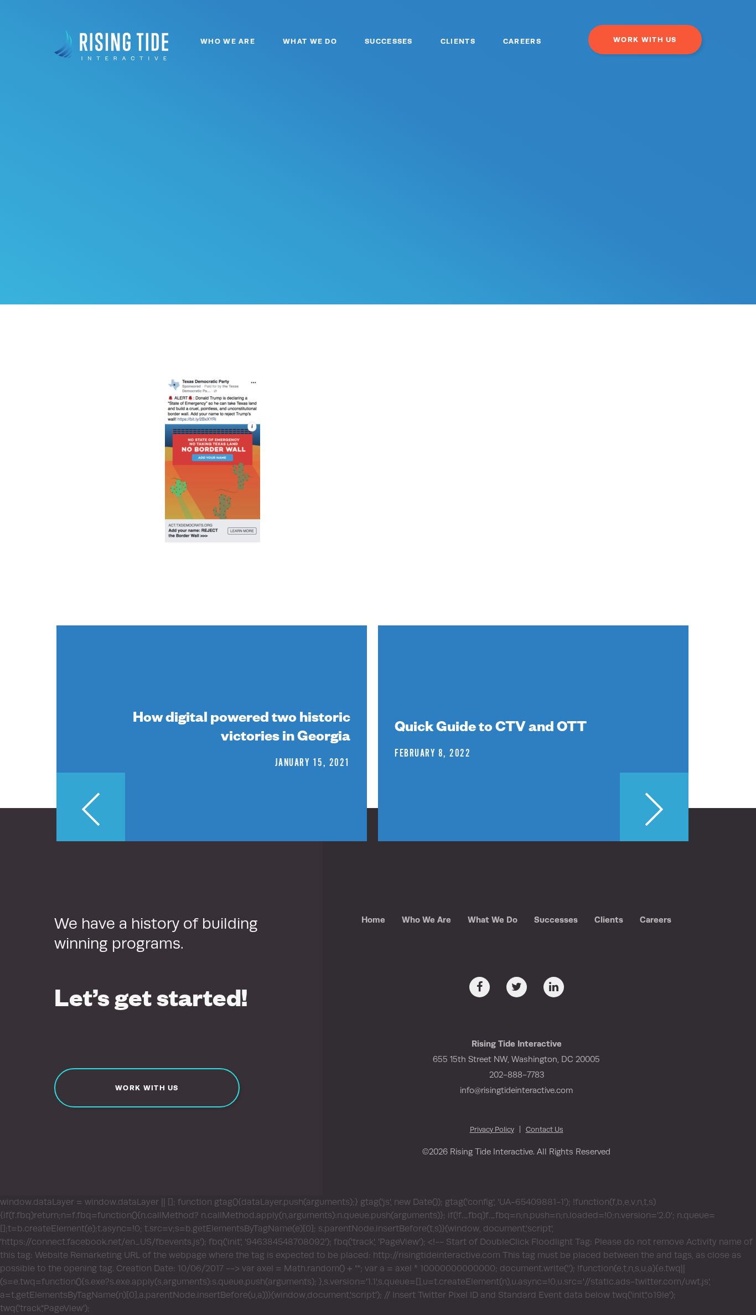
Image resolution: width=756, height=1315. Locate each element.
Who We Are (227, 41)
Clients (458, 41)
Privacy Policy (492, 1129)
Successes (389, 41)
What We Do (310, 41)
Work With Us (645, 39)
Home (373, 919)
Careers (522, 41)
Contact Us (544, 1129)
